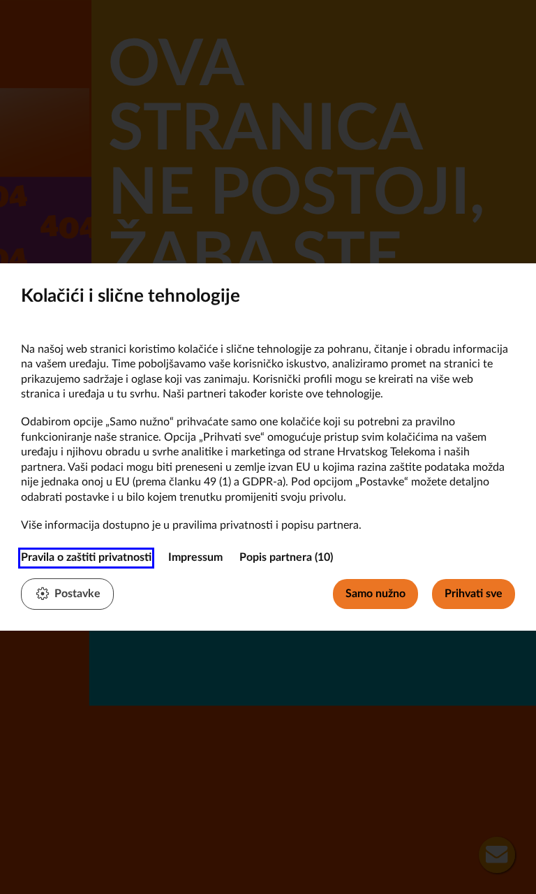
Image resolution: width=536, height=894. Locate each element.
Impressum (195, 557)
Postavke (77, 593)
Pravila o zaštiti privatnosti (86, 557)
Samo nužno (375, 593)
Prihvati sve (473, 593)
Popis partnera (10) (286, 557)
